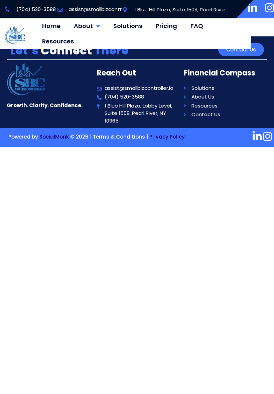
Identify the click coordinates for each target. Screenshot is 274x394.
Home (51, 26)
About (83, 26)
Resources (58, 41)
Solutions (127, 26)
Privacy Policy (167, 136)
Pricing (166, 26)
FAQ (196, 26)
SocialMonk (54, 136)
